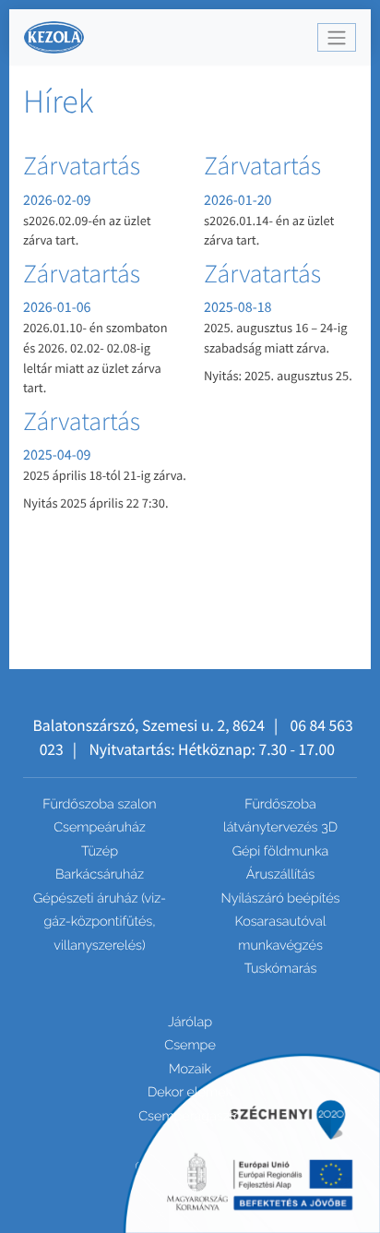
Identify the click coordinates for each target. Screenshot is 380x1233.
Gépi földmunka (280, 851)
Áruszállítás (280, 874)
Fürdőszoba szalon (99, 804)
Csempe (190, 1045)
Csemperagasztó (190, 1116)
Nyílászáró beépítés (280, 898)
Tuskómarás (280, 968)
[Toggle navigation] (336, 37)
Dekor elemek (190, 1092)
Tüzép (99, 851)
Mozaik (190, 1069)
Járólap (190, 1022)
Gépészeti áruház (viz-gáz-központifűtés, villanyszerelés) (99, 922)
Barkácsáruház (99, 874)
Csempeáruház (99, 827)
